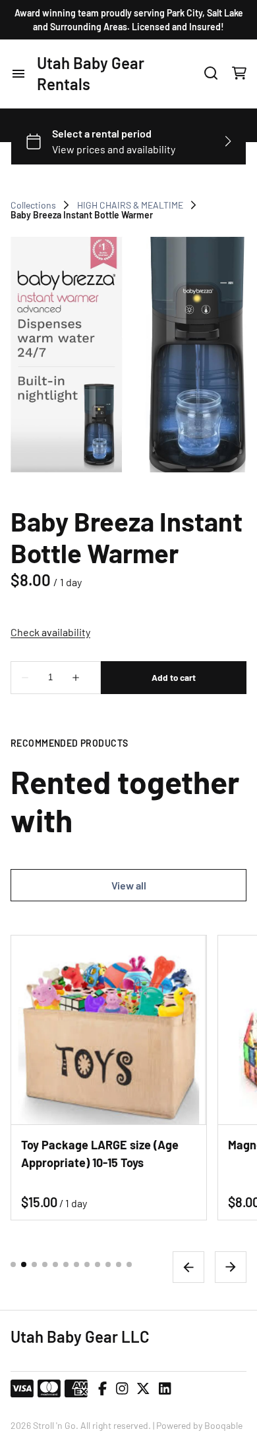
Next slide (230, 1267)
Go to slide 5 (55, 1264)
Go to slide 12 (129, 1264)
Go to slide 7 (76, 1264)
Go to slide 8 (87, 1264)
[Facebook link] (102, 1388)
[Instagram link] (122, 1388)
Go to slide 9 (97, 1264)
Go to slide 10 (108, 1264)
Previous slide (188, 1267)
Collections (33, 205)
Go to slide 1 (13, 1264)
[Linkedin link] (165, 1388)
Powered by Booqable (199, 1425)
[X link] (143, 1388)
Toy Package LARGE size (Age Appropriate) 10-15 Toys (100, 1153)
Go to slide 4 (45, 1264)
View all (128, 885)
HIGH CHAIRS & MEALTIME (130, 205)
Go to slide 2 (23, 1264)
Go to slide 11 (118, 1264)
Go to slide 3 (34, 1264)
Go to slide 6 (66, 1264)
